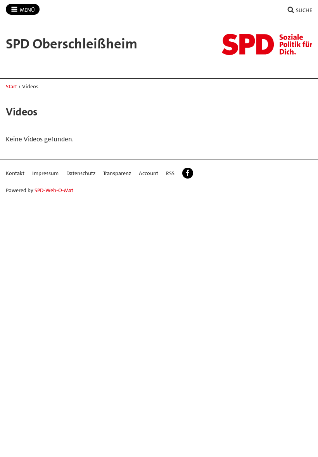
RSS (170, 173)
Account (148, 173)
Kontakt (15, 173)
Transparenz (117, 173)
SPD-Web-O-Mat (54, 190)
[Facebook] (187, 173)
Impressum (45, 173)
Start (11, 86)
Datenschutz (80, 173)
